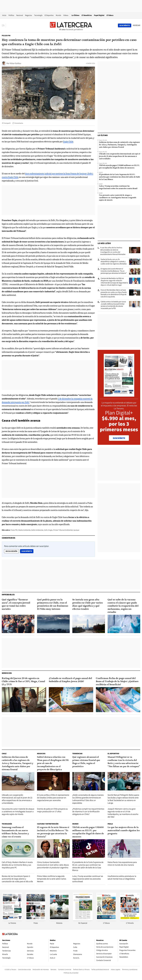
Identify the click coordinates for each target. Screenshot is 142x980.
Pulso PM (6, 35)
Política (11, 15)
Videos (65, 15)
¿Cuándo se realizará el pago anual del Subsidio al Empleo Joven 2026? (70, 680)
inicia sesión (11, 551)
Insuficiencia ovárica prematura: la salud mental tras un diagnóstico (122, 877)
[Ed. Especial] (83, 920)
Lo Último (75, 15)
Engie (50, 530)
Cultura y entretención (47, 824)
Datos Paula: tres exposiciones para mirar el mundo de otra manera (122, 863)
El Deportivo (49, 15)
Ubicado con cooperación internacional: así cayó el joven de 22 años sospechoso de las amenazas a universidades (119, 156)
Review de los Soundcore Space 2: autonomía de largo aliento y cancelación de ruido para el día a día (17, 879)
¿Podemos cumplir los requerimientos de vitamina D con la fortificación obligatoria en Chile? (88, 811)
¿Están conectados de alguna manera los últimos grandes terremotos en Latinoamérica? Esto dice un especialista (88, 799)
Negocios (28, 15)
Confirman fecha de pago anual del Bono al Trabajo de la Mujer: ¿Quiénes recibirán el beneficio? (117, 681)
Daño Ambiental (37, 530)
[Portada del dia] (119, 395)
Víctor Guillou (15, 63)
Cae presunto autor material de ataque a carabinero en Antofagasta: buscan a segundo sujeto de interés (117, 197)
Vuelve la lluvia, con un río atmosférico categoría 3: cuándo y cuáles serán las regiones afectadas (114, 261)
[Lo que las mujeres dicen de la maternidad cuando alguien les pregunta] (124, 848)
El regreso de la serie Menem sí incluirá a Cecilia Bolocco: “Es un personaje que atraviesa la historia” (114, 271)
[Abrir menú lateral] (4, 25)
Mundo (58, 15)
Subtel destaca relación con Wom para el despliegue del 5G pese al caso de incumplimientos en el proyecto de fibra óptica (53, 763)
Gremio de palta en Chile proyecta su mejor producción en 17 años (52, 810)
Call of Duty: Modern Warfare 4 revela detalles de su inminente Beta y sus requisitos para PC (17, 865)
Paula (110, 824)
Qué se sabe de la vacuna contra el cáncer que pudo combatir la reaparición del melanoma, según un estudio (123, 605)
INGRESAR (136, 25)
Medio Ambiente (24, 530)
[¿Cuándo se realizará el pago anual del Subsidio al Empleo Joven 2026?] (71, 699)
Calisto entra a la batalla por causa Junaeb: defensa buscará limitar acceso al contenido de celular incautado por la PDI (113, 305)
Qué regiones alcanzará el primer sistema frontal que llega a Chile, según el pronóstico (86, 762)
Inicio (4, 15)
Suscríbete (27, 551)
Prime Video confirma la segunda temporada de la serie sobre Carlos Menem (51, 879)
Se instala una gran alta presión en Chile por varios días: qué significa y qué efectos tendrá (87, 604)
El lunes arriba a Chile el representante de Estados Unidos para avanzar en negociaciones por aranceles (53, 798)
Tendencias (77, 753)
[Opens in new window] (59, 920)
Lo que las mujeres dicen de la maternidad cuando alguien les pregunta (124, 830)
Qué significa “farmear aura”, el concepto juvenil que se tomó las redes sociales (16, 604)
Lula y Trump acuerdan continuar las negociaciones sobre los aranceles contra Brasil (118, 187)
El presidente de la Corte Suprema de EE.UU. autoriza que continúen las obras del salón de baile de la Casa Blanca (119, 177)
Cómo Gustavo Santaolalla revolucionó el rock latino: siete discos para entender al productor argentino (53, 865)
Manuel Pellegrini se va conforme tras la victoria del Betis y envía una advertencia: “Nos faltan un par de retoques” (124, 762)
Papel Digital (99, 15)
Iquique (76, 530)
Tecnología (38, 15)
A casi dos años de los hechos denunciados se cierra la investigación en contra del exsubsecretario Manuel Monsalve (112, 251)
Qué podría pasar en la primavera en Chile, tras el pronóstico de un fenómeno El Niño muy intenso (52, 604)
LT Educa (109, 15)
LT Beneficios (87, 15)
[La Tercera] (12, 920)
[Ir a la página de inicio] (71, 25)
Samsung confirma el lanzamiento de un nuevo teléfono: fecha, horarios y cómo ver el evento (15, 832)
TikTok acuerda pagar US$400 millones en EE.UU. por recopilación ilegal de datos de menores (119, 167)
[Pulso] (36, 920)
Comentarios (19, 123)
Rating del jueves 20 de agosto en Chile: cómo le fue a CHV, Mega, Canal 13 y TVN (23, 681)
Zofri (46, 530)
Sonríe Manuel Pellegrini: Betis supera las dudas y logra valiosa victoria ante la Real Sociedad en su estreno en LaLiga (123, 799)
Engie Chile (68, 141)
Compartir (7, 123)
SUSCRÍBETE (119, 438)
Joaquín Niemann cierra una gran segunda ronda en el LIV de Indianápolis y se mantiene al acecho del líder (123, 813)
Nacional (19, 15)
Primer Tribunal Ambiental (63, 530)
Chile (4, 753)
